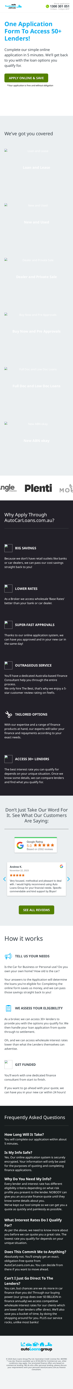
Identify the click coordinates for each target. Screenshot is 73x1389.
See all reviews (36, 910)
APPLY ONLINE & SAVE (26, 78)
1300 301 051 (59, 6)
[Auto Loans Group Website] (36, 1350)
